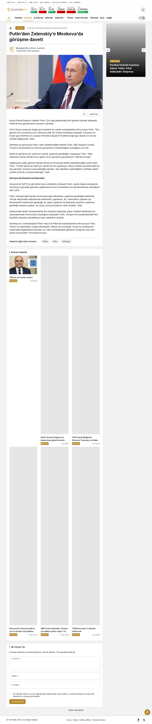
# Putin (45, 241)
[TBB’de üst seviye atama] (23, 350)
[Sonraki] (143, 50)
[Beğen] (84, 114)
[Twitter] (144, 720)
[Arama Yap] (143, 9)
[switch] (141, 17)
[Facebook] (138, 720)
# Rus (55, 241)
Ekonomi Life (22, 48)
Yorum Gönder (17, 702)
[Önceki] (108, 50)
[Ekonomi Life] (17, 9)
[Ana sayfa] (9, 18)
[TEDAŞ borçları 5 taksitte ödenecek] (86, 541)
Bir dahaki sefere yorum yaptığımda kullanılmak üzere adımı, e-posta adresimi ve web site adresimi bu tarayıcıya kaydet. (53, 695)
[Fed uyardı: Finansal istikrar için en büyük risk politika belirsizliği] (23, 541)
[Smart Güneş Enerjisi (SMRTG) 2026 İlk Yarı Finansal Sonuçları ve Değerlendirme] (125, 50)
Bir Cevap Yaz (18, 647)
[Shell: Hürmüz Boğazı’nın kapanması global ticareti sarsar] (55, 350)
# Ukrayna (66, 241)
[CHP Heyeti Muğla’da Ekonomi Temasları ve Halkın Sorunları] (86, 350)
